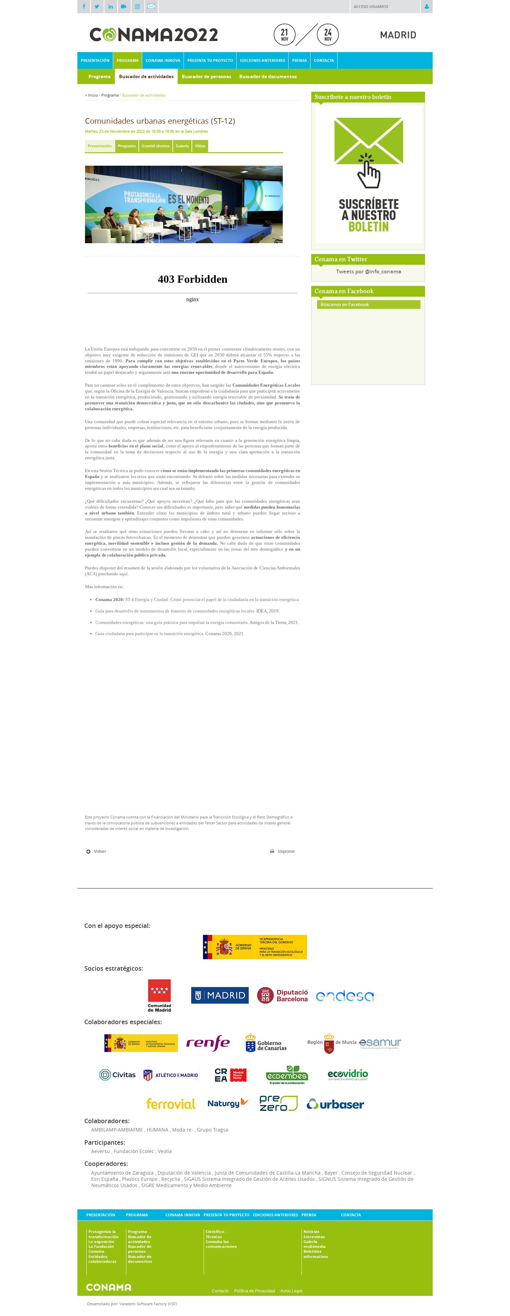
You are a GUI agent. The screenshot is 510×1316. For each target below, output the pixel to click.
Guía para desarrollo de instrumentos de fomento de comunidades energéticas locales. (175, 611)
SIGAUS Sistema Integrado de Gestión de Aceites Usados (249, 1179)
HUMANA (157, 1129)
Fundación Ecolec (134, 1151)
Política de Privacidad (254, 1291)
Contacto (220, 1291)
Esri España (104, 1179)
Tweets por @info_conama (368, 271)
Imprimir (286, 851)
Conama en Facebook (344, 291)
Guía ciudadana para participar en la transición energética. (149, 633)
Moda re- (182, 1129)
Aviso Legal (291, 1291)
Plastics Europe (140, 1179)
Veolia (165, 1151)
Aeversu (100, 1151)
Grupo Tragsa (212, 1129)
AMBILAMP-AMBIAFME (117, 1129)
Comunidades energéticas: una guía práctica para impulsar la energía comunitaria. (172, 622)
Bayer (331, 1172)
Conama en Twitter (341, 259)
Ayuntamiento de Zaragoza (122, 1172)
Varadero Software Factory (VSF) (148, 1303)
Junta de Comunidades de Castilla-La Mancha (268, 1172)
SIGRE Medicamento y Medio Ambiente (186, 1185)
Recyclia (170, 1179)
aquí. (124, 573)
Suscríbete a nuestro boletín (353, 97)
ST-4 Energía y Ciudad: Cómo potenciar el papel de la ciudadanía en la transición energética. (212, 599)
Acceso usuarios (371, 6)
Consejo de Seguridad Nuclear (376, 1172)
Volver (100, 851)
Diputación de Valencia (184, 1172)
